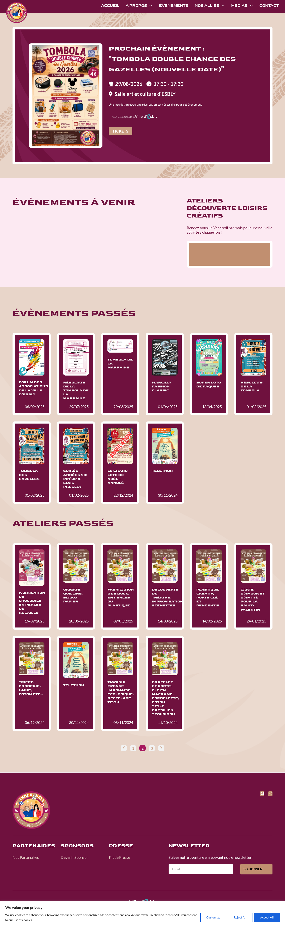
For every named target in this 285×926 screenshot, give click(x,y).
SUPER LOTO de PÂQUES (208, 384)
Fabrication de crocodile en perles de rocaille (32, 603)
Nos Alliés (207, 5)
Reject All (240, 917)
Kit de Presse (119, 857)
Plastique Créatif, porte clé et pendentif (207, 598)
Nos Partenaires (26, 857)
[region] (142, 913)
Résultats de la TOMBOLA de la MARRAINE (76, 391)
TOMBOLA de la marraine (120, 363)
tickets (120, 131)
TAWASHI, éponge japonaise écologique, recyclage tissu (120, 692)
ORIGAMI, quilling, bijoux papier (73, 596)
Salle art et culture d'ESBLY (145, 94)
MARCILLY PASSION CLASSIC (161, 386)
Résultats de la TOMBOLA (252, 386)
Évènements (173, 5)
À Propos (136, 5)
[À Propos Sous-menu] (151, 6)
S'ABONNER (252, 869)
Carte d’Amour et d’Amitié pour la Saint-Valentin (253, 600)
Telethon (162, 471)
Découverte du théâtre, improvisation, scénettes (168, 598)
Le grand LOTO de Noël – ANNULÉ (117, 477)
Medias (239, 5)
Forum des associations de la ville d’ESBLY (33, 388)
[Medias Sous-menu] (251, 6)
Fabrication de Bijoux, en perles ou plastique (120, 598)
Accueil (110, 5)
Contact (269, 5)
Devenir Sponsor (74, 857)
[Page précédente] (124, 748)
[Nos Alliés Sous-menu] (223, 6)
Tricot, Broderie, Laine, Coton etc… (31, 688)
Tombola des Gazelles (29, 475)
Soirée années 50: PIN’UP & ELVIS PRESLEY (75, 479)
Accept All (267, 917)
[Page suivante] (161, 748)
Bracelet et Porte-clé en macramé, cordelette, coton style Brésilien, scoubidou (165, 698)
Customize (213, 917)
